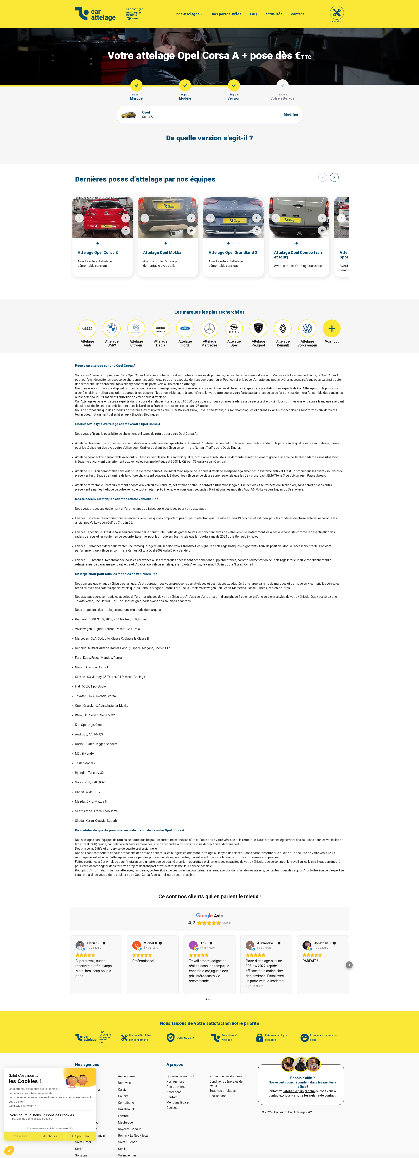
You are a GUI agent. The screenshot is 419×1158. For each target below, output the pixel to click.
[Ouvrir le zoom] (125, 230)
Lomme (123, 1116)
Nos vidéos (174, 1092)
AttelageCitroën (136, 343)
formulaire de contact (320, 1095)
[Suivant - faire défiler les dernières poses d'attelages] (334, 177)
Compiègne (126, 1102)
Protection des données (226, 1076)
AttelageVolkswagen (307, 343)
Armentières (127, 1076)
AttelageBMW (111, 343)
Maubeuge (125, 1122)
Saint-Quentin (127, 1142)
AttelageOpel (234, 343)
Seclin (79, 1149)
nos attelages (187, 14)
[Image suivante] (125, 218)
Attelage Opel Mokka (162, 252)
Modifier (291, 114)
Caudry (123, 1096)
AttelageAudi (87, 343)
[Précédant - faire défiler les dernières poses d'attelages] (322, 177)
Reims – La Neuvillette (133, 1135)
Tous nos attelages (223, 1090)
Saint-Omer (83, 1142)
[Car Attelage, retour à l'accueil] (95, 14)
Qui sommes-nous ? (180, 1076)
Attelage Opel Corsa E (98, 252)
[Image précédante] (79, 218)
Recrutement (176, 1086)
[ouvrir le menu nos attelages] (202, 14)
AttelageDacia (160, 343)
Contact (172, 1097)
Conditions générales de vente (226, 1083)
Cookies (172, 1107)
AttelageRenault (283, 343)
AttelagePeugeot (258, 343)
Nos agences (175, 1081)
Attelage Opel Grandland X (233, 252)
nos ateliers (337, 21)
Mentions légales (178, 1102)
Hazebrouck (126, 1109)
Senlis (122, 1149)
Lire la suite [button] (255, 986)
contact (297, 14)
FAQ (253, 14)
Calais (122, 1089)
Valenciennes (127, 1155)
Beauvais (124, 1083)
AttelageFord (185, 343)
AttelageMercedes (209, 343)
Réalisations (218, 1096)
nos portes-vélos (226, 14)
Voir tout (332, 341)
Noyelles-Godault (129, 1129)
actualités (274, 14)
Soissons (81, 1155)
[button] (69, 964)
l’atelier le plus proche (299, 1091)
